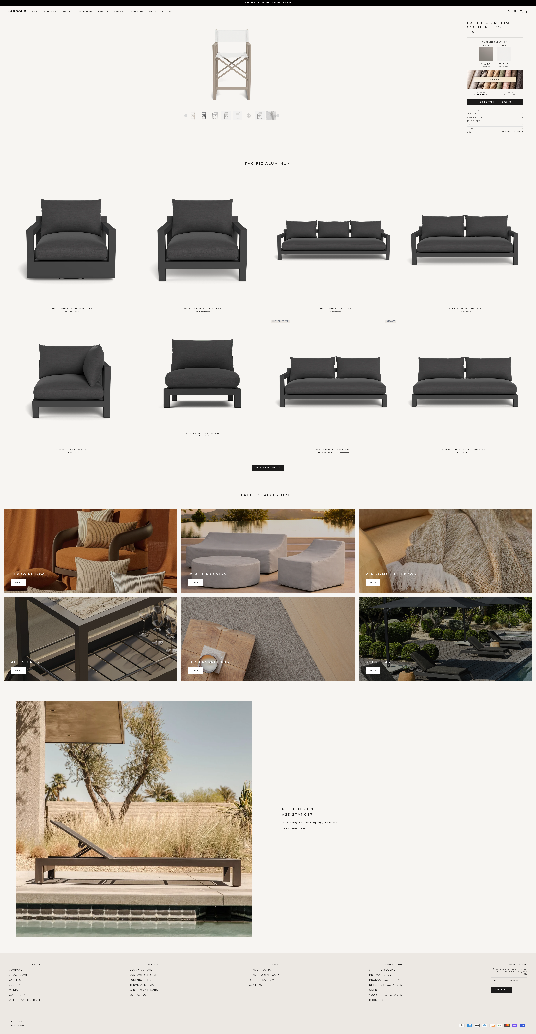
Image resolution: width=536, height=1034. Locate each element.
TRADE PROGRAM (261, 970)
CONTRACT (256, 985)
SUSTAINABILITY (141, 980)
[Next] (277, 115)
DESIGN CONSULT (141, 970)
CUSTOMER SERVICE (143, 975)
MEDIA (13, 990)
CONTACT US (138, 995)
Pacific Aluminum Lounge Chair (202, 308)
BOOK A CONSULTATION (293, 828)
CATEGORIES (49, 11)
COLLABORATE (19, 995)
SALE (34, 11)
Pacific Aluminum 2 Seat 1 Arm (334, 450)
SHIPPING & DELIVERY (384, 970)
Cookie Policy (379, 1000)
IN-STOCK (67, 11)
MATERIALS (120, 11)
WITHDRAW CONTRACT (24, 1000)
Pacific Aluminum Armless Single (202, 433)
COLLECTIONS (85, 11)
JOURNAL (15, 985)
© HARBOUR (19, 1025)
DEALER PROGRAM (261, 980)
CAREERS (15, 980)
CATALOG (103, 11)
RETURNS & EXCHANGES (385, 985)
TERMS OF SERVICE (143, 985)
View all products (268, 468)
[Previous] (185, 115)
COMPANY (15, 970)
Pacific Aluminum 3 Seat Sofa (333, 308)
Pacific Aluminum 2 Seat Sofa (464, 308)
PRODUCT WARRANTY (384, 980)
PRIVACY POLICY (380, 975)
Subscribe (501, 990)
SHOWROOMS (156, 11)
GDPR (373, 990)
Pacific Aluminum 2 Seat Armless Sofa (465, 450)
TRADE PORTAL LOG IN (264, 975)
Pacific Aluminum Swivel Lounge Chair (71, 308)
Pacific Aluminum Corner (71, 450)
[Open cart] (527, 11)
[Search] (521, 11)
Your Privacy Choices (385, 995)
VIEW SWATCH (486, 66)
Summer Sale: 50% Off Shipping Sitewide (268, 3)
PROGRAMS (137, 11)
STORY (172, 11)
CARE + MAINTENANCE (145, 990)
